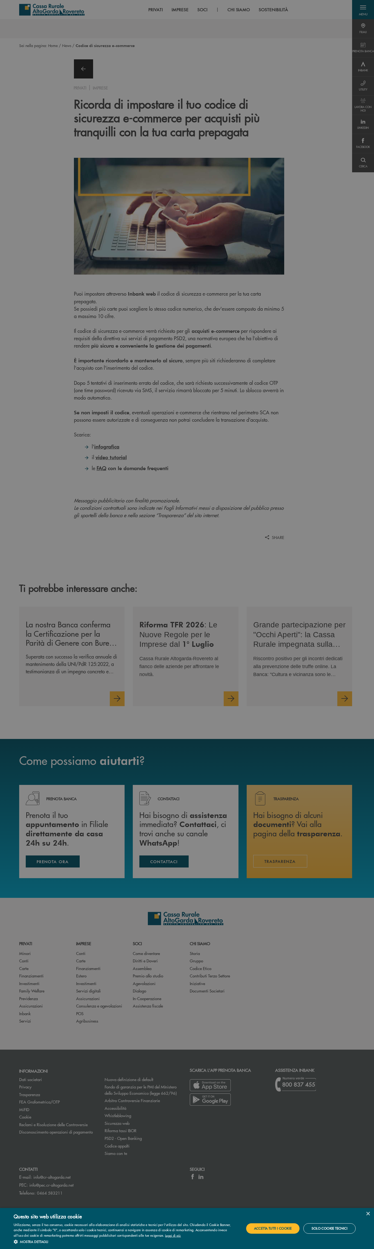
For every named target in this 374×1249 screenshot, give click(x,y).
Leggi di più (173, 1235)
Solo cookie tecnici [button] (329, 1228)
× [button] (368, 1214)
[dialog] (187, 1228)
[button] (125, 1241)
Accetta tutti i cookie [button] (273, 1228)
